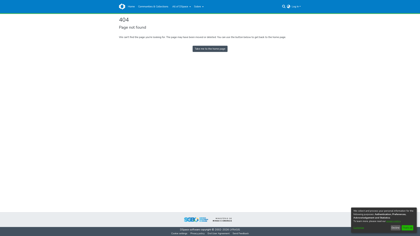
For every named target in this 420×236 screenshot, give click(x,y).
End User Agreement (219, 233)
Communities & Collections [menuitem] (153, 6)
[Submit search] (284, 7)
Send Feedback (241, 233)
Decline (395, 227)
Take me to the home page (210, 49)
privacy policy (393, 221)
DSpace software (190, 229)
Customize (358, 227)
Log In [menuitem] (295, 6)
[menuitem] (181, 6)
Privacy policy (197, 233)
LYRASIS (235, 229)
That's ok (407, 227)
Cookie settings (179, 233)
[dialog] (384, 220)
